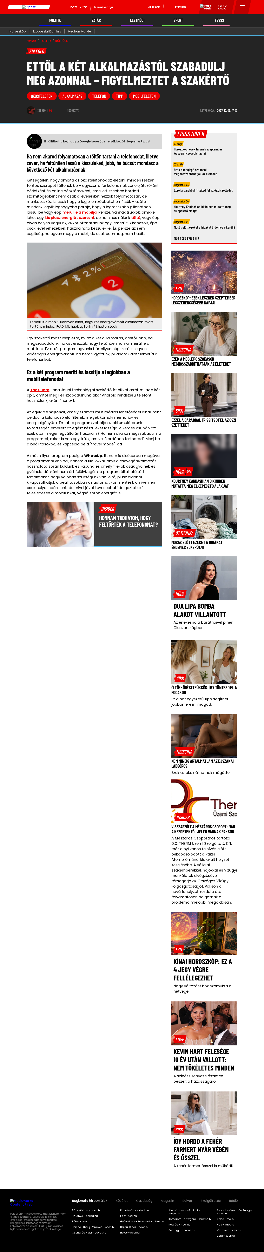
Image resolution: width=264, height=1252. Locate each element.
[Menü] (242, 7)
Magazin (167, 1201)
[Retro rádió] (204, 8)
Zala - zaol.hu (226, 1235)
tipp (119, 96)
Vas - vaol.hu (225, 1224)
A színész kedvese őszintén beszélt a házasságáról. (198, 1078)
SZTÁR (96, 20)
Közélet (122, 1201)
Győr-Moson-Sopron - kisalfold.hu (142, 1221)
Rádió (233, 1201)
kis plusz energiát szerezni (69, 217)
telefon (99, 96)
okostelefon (42, 96)
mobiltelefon (144, 96)
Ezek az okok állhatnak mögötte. (200, 772)
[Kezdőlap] (29, 7)
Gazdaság (144, 1201)
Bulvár (187, 1201)
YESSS (219, 20)
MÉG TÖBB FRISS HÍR (186, 238)
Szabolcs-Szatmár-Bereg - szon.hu (234, 1212)
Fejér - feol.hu (128, 1216)
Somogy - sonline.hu (182, 1230)
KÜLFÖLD (61, 41)
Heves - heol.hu (130, 1232)
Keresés (180, 7)
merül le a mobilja (79, 212)
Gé (50, 110)
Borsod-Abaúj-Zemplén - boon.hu (94, 1227)
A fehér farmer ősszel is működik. (203, 1165)
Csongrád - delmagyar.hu (89, 1232)
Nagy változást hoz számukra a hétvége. (202, 988)
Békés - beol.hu (81, 1221)
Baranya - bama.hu (85, 1216)
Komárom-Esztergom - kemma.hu (190, 1219)
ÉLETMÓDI (137, 20)
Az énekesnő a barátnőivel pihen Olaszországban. (203, 625)
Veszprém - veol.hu (229, 1230)
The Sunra (40, 389)
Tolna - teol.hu (226, 1219)
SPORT (178, 20)
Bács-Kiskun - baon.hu (86, 1210)
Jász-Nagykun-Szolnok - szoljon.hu (184, 1212)
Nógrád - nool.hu (179, 1224)
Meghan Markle (79, 31)
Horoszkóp (17, 31)
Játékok (154, 7)
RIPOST (31, 41)
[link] (178, 288)
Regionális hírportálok (89, 1201)
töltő (135, 217)
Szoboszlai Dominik (47, 31)
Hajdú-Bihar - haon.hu (134, 1227)
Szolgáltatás (211, 1201)
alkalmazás (72, 96)
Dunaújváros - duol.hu (134, 1210)
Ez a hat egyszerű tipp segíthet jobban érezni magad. (199, 701)
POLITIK (55, 20)
